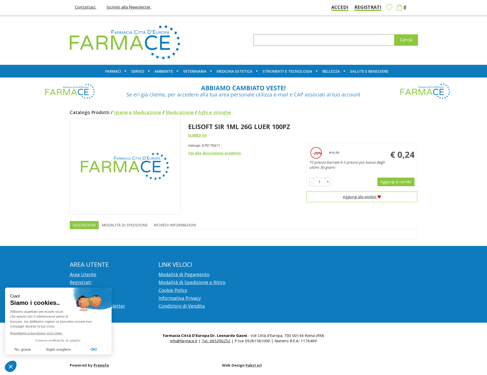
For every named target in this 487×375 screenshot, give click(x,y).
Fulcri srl (254, 365)
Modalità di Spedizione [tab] (125, 225)
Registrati (367, 7)
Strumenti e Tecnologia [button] (287, 71)
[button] (311, 182)
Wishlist (389, 7)
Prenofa (101, 365)
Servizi (137, 71)
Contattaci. (85, 7)
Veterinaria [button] (194, 71)
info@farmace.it (183, 340)
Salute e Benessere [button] (369, 71)
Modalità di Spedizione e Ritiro (192, 282)
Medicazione (180, 112)
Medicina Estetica (234, 71)
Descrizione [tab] (84, 225)
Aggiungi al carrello (395, 181)
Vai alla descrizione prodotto (214, 153)
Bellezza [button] (331, 71)
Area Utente (83, 274)
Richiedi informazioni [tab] (175, 225)
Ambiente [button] (163, 71)
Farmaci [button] (113, 71)
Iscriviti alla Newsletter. (129, 7)
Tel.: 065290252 (216, 340)
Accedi (339, 7)
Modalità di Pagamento (184, 274)
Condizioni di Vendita (182, 306)
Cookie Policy (173, 290)
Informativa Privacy (180, 298)
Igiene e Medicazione (137, 112)
